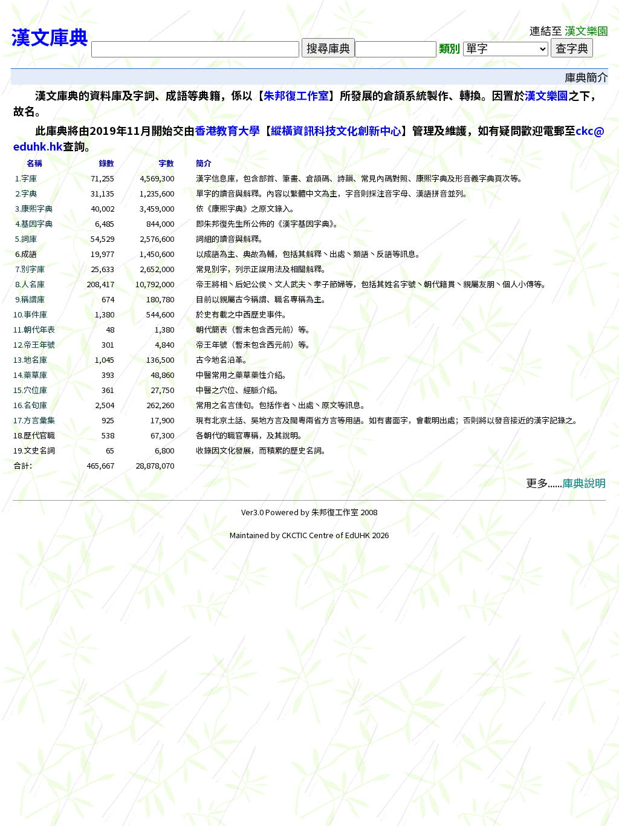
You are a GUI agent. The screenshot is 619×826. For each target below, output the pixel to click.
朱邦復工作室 (296, 95)
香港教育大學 (227, 130)
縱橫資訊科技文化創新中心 (336, 130)
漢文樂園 (546, 95)
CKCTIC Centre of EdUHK (327, 535)
